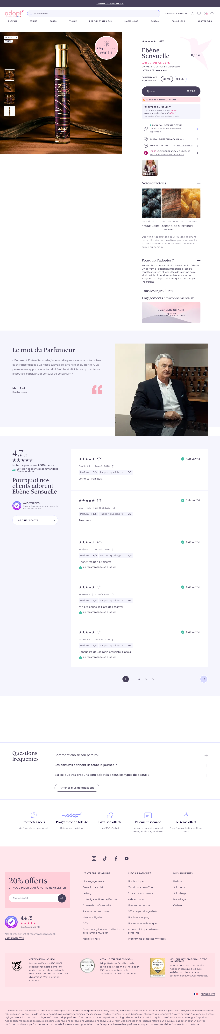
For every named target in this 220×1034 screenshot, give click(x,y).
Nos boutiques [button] (136, 881)
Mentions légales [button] (92, 917)
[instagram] (93, 858)
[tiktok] (105, 858)
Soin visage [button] (179, 893)
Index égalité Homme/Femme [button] (100, 899)
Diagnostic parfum (176, 13)
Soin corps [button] (179, 887)
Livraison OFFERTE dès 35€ (110, 4)
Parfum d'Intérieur (100, 21)
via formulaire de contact (33, 828)
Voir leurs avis (14, 938)
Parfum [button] (177, 881)
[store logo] (14, 13)
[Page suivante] (204, 679)
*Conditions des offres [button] (140, 887)
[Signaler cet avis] (113, 466)
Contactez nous (34, 822)
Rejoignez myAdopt (72, 828)
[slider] (9, 75)
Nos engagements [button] (93, 881)
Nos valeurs (205, 21)
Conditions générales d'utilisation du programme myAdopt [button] (104, 931)
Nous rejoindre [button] (91, 939)
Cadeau (155, 21)
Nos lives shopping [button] (138, 917)
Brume (33, 21)
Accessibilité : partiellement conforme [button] (143, 931)
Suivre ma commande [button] (140, 893)
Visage (73, 21)
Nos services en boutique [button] (142, 923)
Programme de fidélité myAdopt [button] (147, 939)
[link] (205, 13)
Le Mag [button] (87, 893)
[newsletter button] (62, 898)
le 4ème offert (186, 822)
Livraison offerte (110, 822)
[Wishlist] (199, 13)
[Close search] (164, 13)
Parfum (12, 21)
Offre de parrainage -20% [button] (142, 911)
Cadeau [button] (177, 905)
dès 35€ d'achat (110, 828)
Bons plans (178, 21)
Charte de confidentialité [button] (97, 905)
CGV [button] (85, 923)
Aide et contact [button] (136, 899)
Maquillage (131, 21)
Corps (53, 21)
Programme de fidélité (72, 822)
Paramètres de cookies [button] (96, 911)
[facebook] (116, 858)
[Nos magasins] (192, 13)
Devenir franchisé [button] (93, 887)
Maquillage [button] (179, 899)
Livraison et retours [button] (139, 905)
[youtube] (127, 858)
